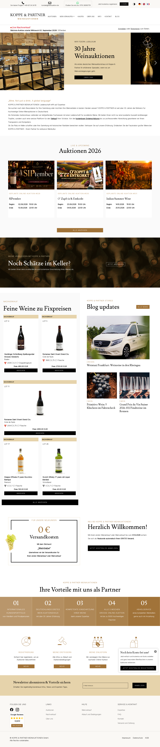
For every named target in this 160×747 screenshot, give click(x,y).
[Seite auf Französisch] (148, 4)
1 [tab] (75, 89)
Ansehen (21, 370)
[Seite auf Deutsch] (139, 4)
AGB (147, 738)
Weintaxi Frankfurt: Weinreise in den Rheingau (113, 365)
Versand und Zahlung (126, 723)
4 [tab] (85, 89)
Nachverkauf (51, 714)
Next (157, 63)
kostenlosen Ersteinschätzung (87, 118)
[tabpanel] (80, 58)
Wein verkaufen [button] (66, 16)
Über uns (90, 16)
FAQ (119, 714)
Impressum (126, 738)
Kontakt (108, 16)
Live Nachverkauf (21, 27)
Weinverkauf (87, 710)
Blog (117, 16)
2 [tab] (78, 89)
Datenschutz (138, 738)
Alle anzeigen (80, 230)
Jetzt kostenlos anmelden (104, 548)
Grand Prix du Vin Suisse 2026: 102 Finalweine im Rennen (134, 408)
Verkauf (54, 118)
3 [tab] (82, 89)
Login (124, 4)
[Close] (155, 651)
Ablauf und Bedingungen (91, 714)
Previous (3, 63)
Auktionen (52, 16)
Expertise (121, 710)
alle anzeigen (40, 502)
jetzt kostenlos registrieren (138, 668)
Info (99, 16)
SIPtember (38, 30)
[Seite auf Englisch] (144, 4)
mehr (26, 666)
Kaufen (81, 16)
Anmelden (140, 685)
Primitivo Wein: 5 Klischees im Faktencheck (101, 406)
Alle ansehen (17, 725)
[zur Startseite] (27, 16)
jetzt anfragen (116, 264)
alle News (143, 307)
